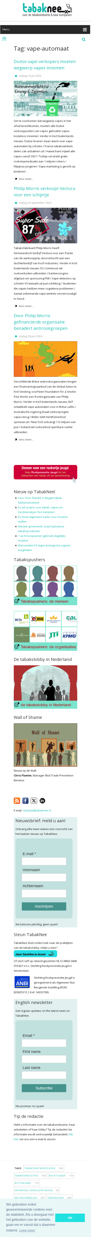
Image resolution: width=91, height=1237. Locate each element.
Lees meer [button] (27, 1230)
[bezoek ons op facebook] (48, 800)
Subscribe (44, 1088)
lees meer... (26, 179)
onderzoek (60, 1197)
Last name (31, 1068)
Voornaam (31, 870)
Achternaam (33, 886)
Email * (29, 1036)
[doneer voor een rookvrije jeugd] (45, 482)
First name (32, 1052)
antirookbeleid (30, 1197)
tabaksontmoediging (43, 1168)
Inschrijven (44, 906)
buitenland (27, 1182)
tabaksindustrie (30, 1175)
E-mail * (29, 854)
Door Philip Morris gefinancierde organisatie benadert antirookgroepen (41, 322)
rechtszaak (61, 1175)
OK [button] (70, 1217)
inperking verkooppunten (37, 1190)
